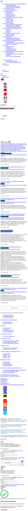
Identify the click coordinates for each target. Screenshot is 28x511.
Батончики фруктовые (11, 49)
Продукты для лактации (11, 10)
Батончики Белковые (8, 331)
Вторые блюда (9, 13)
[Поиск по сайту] (14, 107)
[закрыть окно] (9, 142)
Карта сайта (3, 439)
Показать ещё (14, 307)
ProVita (10, 148)
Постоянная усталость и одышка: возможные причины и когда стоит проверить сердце (14, 292)
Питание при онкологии (6, 232)
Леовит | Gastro (9, 21)
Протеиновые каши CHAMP (12, 25)
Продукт (3, 446)
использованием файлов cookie (8, 507)
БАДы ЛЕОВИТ (10, 52)
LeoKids (2, 145)
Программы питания (11, 5)
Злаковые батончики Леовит (12, 38)
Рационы (8, 31)
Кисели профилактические (11, 145)
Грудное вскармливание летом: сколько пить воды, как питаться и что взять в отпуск (13, 202)
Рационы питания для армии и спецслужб (13, 40)
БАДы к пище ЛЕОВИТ (9, 372)
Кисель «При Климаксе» (11, 61)
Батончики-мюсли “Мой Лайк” (13, 39)
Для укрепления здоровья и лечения (11, 33)
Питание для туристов (8, 11)
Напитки (8, 29)
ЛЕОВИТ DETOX (17, 149)
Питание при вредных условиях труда (12, 28)
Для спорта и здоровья (8, 23)
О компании (6, 64)
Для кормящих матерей (8, 8)
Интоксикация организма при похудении (10, 249)
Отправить (3, 466)
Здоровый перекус (7, 36)
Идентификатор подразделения (8, 471)
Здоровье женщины (7, 59)
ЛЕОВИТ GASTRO (22, 145)
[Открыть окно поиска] (2, 74)
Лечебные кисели (10, 46)
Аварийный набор (10, 16)
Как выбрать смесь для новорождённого (10, 277)
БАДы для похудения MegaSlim (13, 7)
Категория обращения (6, 444)
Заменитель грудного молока (6, 153)
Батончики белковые (11, 50)
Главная (5, 115)
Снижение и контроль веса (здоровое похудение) (14, 3)
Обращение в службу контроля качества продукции (12, 384)
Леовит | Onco (9, 18)
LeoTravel (6, 149)
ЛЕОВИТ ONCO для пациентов (11, 146)
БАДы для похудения (15, 147)
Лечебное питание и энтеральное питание (13, 17)
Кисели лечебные (10, 34)
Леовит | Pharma (9, 19)
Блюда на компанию (10, 14)
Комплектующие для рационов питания (15, 42)
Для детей (5, 45)
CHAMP (10, 149)
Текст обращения (4, 448)
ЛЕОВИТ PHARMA (5, 147)
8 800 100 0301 (4, 379)
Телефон (2, 454)
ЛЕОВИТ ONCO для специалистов (17, 143)
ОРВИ (2, 149)
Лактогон (21, 146)
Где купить (3, 75)
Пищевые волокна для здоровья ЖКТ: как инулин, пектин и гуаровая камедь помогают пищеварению (12, 218)
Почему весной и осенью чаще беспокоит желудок (12, 169)
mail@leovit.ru (4, 382)
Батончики (8, 30)
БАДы (2, 146)
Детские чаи (9, 47)
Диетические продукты (8, 316)
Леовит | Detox (9, 22)
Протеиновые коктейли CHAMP (13, 27)
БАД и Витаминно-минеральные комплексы (13, 51)
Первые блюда (9, 12)
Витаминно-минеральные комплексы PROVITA (14, 370)
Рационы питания (10, 41)
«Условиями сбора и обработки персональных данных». (12, 458)
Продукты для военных (11, 44)
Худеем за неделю (5, 143)
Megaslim (23, 148)
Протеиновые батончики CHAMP (14, 24)
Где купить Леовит (5, 383)
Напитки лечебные (10, 35)
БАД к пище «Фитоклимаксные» (13, 62)
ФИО (2, 453)
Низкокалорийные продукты (12, 6)
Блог (4, 63)
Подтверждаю (4, 509)
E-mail (2, 456)
